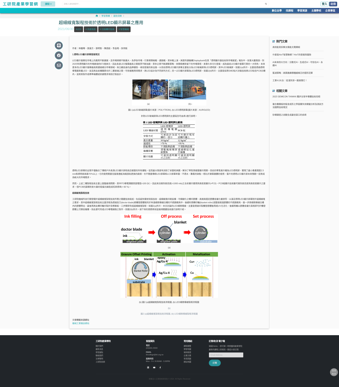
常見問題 (187, 359)
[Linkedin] (148, 367)
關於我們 (99, 346)
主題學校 (316, 10)
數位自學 (277, 10)
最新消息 (99, 349)
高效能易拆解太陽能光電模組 (286, 47)
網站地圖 (187, 362)
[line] (154, 367)
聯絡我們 (99, 355)
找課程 (289, 10)
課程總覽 (187, 346)
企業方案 (187, 355)
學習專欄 (105, 16)
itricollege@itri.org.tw (154, 355)
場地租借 (187, 352)
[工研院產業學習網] (20, 4)
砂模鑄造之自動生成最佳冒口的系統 (289, 115)
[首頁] (97, 16)
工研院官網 (100, 362)
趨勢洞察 (117, 16)
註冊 (333, 4)
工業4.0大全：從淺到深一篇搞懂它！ (290, 80)
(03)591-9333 (151, 348)
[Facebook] (160, 367)
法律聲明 (99, 359)
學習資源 (302, 10)
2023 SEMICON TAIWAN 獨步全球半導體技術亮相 (296, 96)
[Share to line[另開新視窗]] (59, 45)
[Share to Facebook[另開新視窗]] (59, 55)
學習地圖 (187, 349)
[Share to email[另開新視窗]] (59, 65)
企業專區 (330, 10)
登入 (324, 4)
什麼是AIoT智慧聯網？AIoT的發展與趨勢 (292, 55)
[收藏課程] (58, 38)
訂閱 (215, 363)
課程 (47, 4)
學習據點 (99, 352)
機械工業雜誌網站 (80, 323)
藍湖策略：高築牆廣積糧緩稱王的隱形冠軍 (293, 73)
